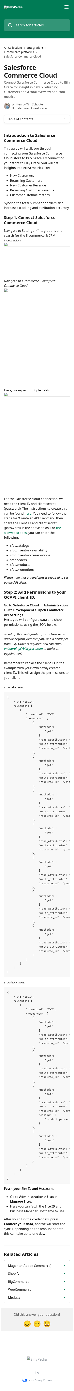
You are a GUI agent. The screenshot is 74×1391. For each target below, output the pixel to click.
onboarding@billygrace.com (23, 648)
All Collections (13, 47)
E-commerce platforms (19, 52)
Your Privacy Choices (40, 1380)
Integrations (35, 47)
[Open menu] (66, 7)
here (27, 513)
